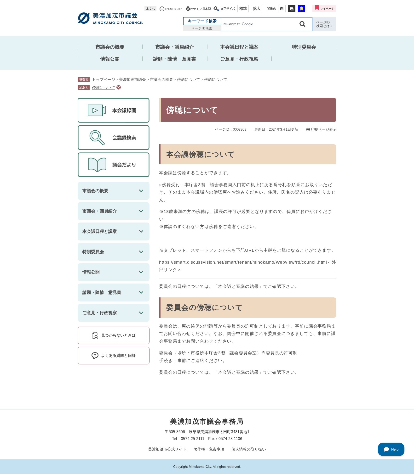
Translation (174, 9)
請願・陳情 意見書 (174, 58)
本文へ (150, 9)
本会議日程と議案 (239, 47)
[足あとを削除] (118, 87)
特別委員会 (304, 47)
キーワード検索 (202, 21)
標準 (243, 8)
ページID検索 (202, 28)
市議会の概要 (110, 47)
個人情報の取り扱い (248, 449)
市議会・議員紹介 (174, 47)
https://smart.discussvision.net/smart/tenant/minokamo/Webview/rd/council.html (243, 262)
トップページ (103, 80)
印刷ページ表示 (323, 129)
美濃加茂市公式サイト (167, 449)
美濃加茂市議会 (132, 80)
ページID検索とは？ (324, 24)
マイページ (327, 8)
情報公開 (110, 58)
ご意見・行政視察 (239, 58)
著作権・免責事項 (209, 449)
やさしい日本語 (201, 9)
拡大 (257, 8)
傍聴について (188, 80)
